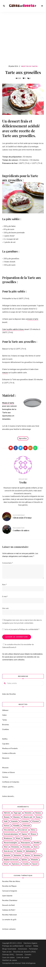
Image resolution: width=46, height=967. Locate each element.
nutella (20, 851)
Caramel (36, 821)
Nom (4, 585)
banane (7, 817)
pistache (7, 855)
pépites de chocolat (11, 860)
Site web (5, 608)
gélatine (27, 838)
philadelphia (31, 851)
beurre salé (28, 817)
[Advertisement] (23, 41)
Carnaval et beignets (9, 891)
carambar (25, 821)
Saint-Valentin (7, 896)
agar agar (18, 813)
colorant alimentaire (11, 834)
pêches (24, 860)
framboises (8, 838)
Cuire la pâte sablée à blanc (13, 329)
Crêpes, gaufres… (8, 787)
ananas (38, 813)
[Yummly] (30, 448)
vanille (26, 864)
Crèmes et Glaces (8, 772)
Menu (42, 6)
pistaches (18, 855)
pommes (38, 855)
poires (28, 855)
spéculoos (16, 864)
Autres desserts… (8, 796)
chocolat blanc (9, 830)
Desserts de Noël (8, 905)
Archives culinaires (9, 929)
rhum (6, 864)
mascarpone (26, 843)
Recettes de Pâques (9, 886)
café (6, 821)
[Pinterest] (25, 448)
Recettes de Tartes (29, 66)
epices (25, 834)
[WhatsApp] (35, 448)
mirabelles (15, 847)
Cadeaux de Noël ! (8, 910)
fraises (34, 834)
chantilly (17, 826)
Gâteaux (5, 710)
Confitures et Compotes (10, 782)
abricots (7, 813)
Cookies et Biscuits (9, 753)
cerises (7, 826)
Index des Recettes (9, 694)
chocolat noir (23, 830)
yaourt (35, 864)
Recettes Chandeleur (9, 900)
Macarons (5, 758)
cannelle (15, 821)
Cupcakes (5, 744)
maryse (5, 372)
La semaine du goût (9, 920)
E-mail (5, 596)
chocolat (27, 826)
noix (36, 847)
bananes (17, 817)
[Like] (10, 448)
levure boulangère (11, 843)
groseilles (23, 438)
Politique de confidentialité (29, 629)
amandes (29, 813)
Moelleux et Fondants (10, 748)
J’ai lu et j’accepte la (21, 629)
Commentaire (7, 563)
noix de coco (9, 851)
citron (34, 830)
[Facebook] (15, 448)
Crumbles (5, 729)
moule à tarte (32, 319)
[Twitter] (20, 448)
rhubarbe (35, 860)
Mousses (5, 768)
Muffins (4, 739)
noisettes (27, 847)
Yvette (23, 482)
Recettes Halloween (9, 915)
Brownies (5, 725)
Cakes (4, 715)
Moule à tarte (8, 403)
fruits (18, 838)
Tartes (4, 720)
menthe (37, 843)
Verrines (5, 777)
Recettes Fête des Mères (11, 881)
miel (6, 847)
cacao (39, 817)
